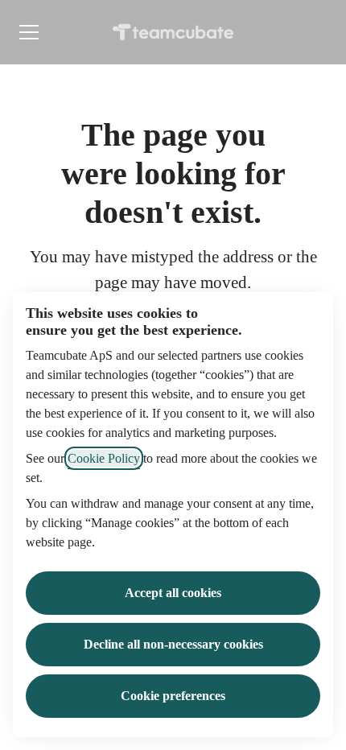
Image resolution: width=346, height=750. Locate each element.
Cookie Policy (104, 458)
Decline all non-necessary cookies (173, 644)
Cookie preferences (173, 696)
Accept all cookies (173, 593)
